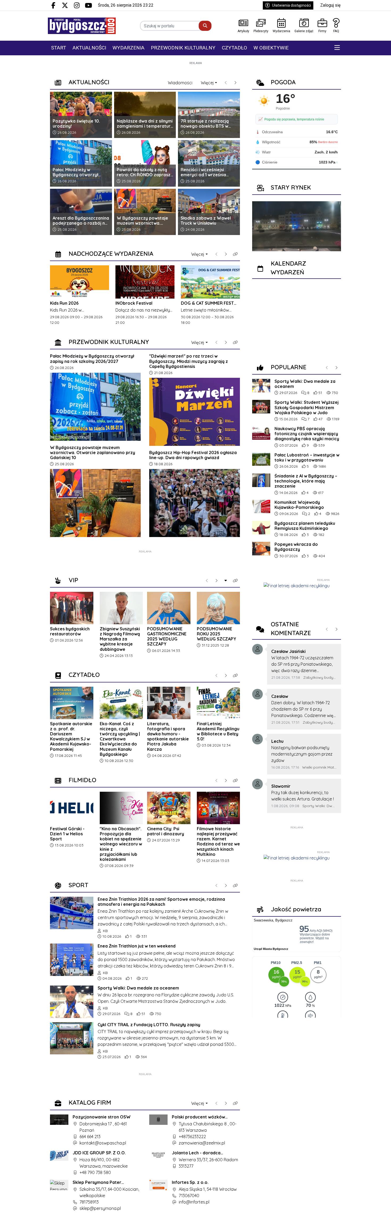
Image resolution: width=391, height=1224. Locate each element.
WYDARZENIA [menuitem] (128, 48)
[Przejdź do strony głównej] (82, 26)
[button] (337, 48)
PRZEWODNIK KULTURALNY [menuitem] (183, 48)
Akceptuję (370, 1214)
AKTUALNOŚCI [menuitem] (89, 48)
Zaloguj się (330, 5)
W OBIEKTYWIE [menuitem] (271, 48)
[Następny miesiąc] (336, 287)
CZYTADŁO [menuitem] (234, 48)
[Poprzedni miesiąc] (257, 287)
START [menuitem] (58, 48)
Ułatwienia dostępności (291, 5)
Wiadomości (180, 82)
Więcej (207, 82)
